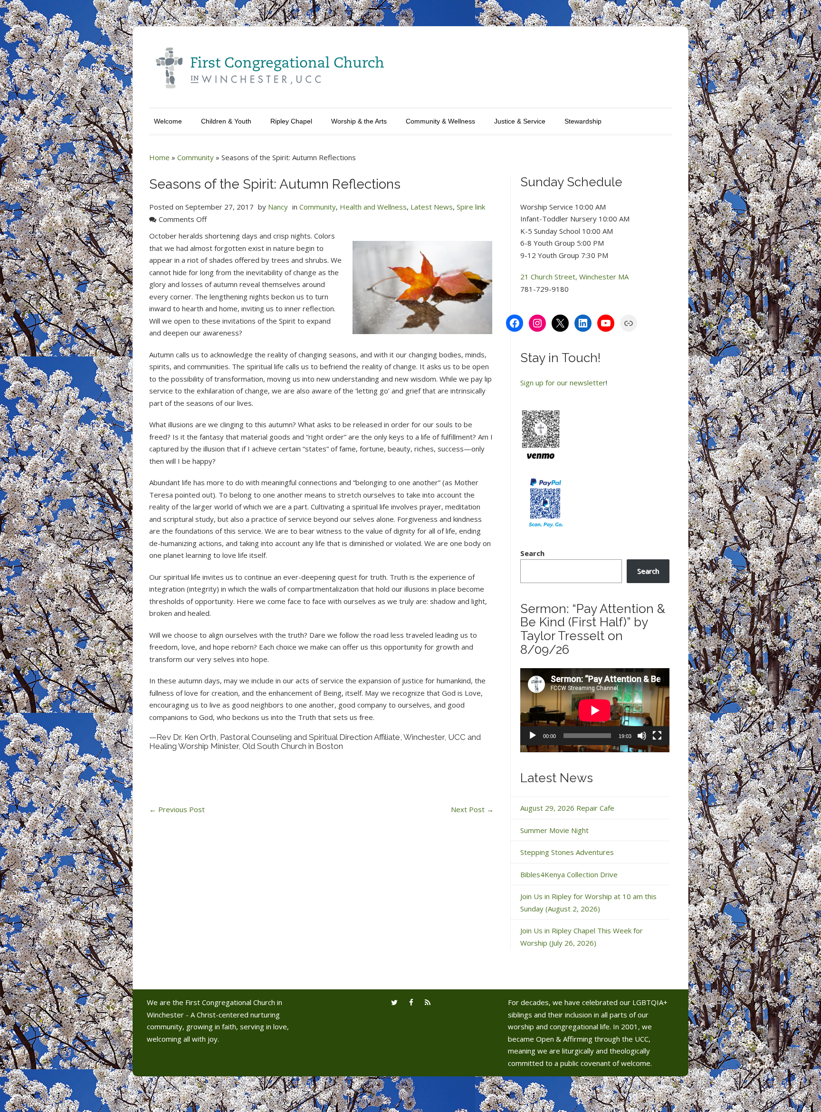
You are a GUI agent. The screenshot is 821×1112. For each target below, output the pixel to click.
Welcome (168, 121)
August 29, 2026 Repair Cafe (567, 808)
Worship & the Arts (359, 121)
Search (532, 553)
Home (159, 157)
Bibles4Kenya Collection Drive (569, 874)
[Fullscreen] (657, 735)
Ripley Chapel (291, 121)
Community (195, 157)
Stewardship (582, 121)
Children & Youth (226, 121)
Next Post (472, 809)
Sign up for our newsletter (563, 382)
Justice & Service (519, 121)
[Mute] (642, 735)
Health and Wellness (373, 206)
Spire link (471, 206)
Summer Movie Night (554, 830)
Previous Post (177, 809)
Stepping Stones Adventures (567, 852)
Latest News (431, 206)
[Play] (532, 735)
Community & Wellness (440, 121)
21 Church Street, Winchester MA (574, 276)
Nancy (278, 206)
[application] (594, 710)
